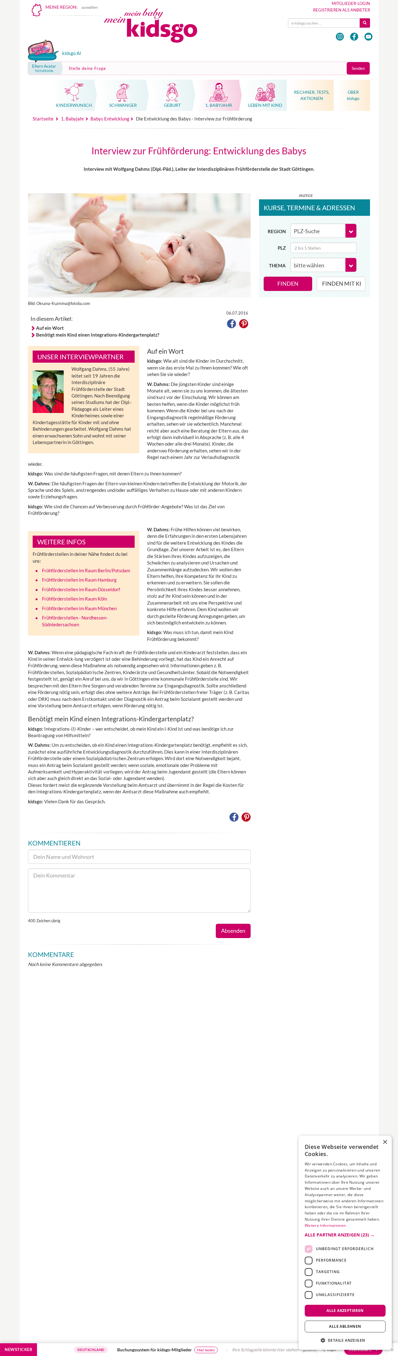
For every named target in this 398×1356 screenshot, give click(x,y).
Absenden (233, 930)
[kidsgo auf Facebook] (354, 37)
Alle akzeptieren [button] (344, 1310)
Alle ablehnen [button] (345, 1326)
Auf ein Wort (50, 328)
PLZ (282, 248)
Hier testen (178, 1350)
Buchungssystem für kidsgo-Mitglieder (126, 1349)
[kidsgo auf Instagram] (340, 37)
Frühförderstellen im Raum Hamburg (79, 580)
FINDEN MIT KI (341, 283)
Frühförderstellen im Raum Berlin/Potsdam (86, 570)
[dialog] (345, 1243)
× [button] (384, 1142)
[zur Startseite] (156, 27)
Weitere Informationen (325, 1225)
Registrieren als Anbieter (341, 9)
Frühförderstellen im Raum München (79, 608)
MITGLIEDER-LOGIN (351, 3)
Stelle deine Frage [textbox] (87, 68)
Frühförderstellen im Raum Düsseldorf (81, 589)
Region (277, 231)
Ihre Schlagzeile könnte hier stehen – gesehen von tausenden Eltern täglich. (275, 1349)
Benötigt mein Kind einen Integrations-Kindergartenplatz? (97, 335)
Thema (277, 265)
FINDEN (287, 283)
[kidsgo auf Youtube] (368, 37)
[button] (231, 325)
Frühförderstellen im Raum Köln (74, 598)
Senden (358, 68)
